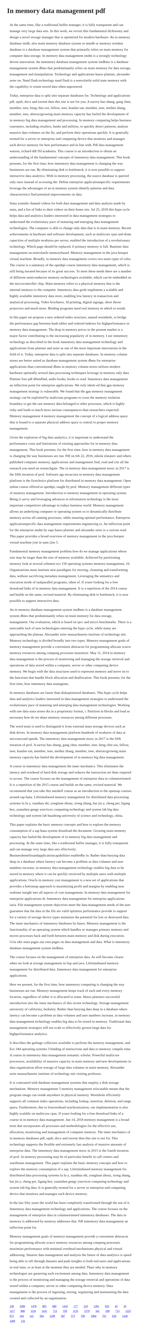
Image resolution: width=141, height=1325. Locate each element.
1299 (52, 1316)
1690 (22, 1306)
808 (23, 1311)
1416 (65, 1306)
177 (76, 1306)
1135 (75, 1311)
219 (86, 1306)
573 (73, 1316)
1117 (12, 1311)
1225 (128, 1311)
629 (114, 1316)
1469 (12, 1321)
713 (55, 1311)
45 (116, 1306)
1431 (44, 1311)
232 (23, 1321)
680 (54, 1306)
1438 (125, 1316)
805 (44, 1306)
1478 (33, 1306)
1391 (96, 1306)
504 (42, 1316)
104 (22, 1316)
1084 (93, 1316)
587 (63, 1316)
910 (107, 1306)
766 (83, 1316)
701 (104, 1316)
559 (65, 1311)
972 (12, 1316)
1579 (87, 1311)
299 (107, 1311)
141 (32, 1316)
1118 (33, 1311)
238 (12, 1306)
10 (124, 1306)
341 (97, 1311)
